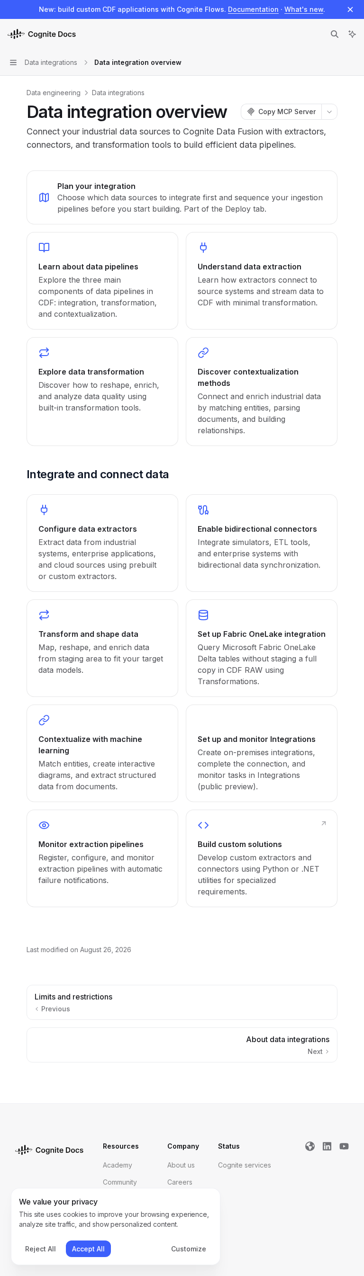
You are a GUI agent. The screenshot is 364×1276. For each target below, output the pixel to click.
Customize (188, 1249)
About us (181, 1165)
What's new (303, 9)
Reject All (40, 1249)
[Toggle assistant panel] (352, 34)
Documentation (253, 9)
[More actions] (329, 112)
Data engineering (54, 93)
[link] (182, 197)
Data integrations (118, 93)
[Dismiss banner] (350, 9)
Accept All (88, 1249)
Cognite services (244, 1165)
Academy (117, 1165)
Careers (179, 1182)
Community (120, 1182)
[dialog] (115, 1226)
